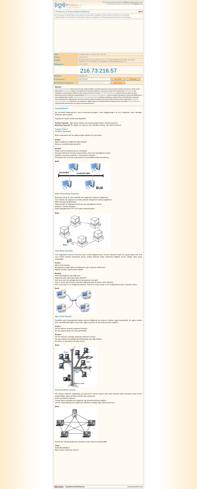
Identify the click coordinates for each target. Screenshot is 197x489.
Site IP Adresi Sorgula (83, 17)
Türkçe (139, 11)
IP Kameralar (71, 17)
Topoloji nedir (129, 91)
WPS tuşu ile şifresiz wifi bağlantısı (95, 95)
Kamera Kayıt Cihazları (62, 89)
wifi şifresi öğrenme (134, 101)
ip (97, 442)
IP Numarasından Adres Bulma (110, 17)
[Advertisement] (98, 36)
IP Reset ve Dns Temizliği (121, 15)
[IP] (68, 9)
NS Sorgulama (126, 17)
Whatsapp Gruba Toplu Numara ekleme (86, 97)
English (142, 11)
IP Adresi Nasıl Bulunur (108, 93)
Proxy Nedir (79, 15)
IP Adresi (125, 2)
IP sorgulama (135, 4)
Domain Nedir (89, 15)
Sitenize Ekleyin (60, 17)
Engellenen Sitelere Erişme (103, 15)
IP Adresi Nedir (70, 15)
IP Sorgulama (59, 15)
